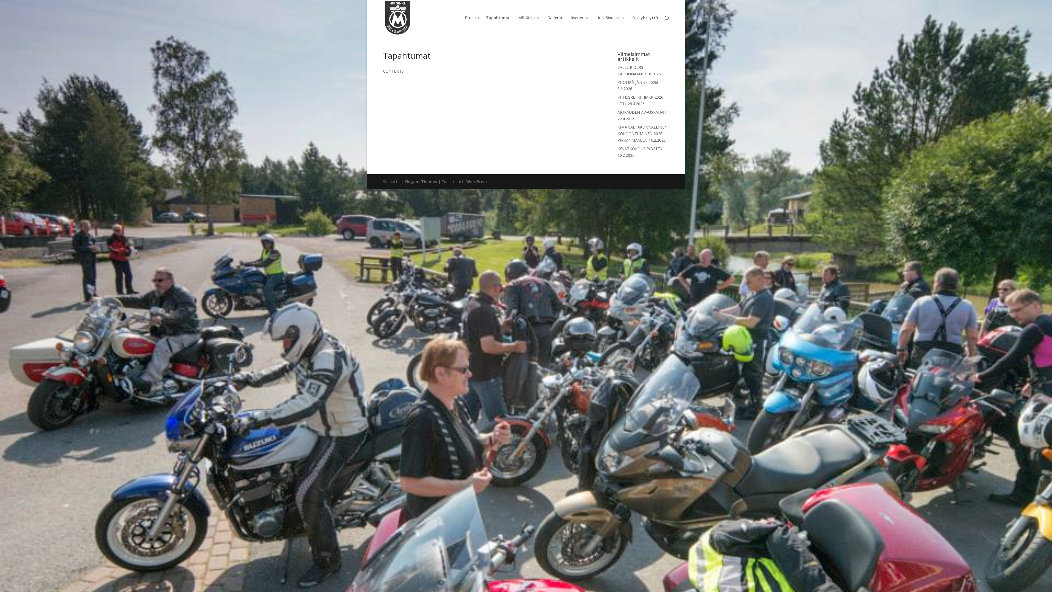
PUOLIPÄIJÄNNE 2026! (638, 82)
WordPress (477, 181)
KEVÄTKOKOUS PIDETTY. (640, 148)
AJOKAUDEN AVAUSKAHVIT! (642, 112)
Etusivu (472, 18)
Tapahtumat (498, 18)
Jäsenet (576, 18)
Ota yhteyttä (645, 18)
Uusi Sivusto (608, 18)
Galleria (554, 18)
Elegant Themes (421, 181)
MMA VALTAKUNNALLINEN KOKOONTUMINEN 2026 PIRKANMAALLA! (642, 133)
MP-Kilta (526, 18)
